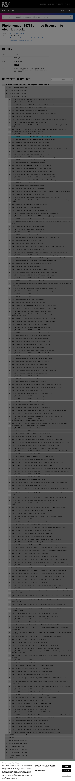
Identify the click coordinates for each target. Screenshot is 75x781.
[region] (37, 771)
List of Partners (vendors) (40, 770)
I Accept (66, 766)
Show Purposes (66, 775)
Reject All (66, 770)
